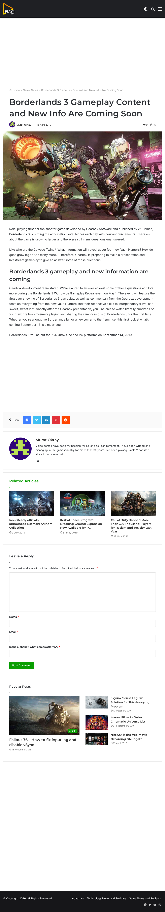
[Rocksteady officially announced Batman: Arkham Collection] (31, 503)
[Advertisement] (82, 50)
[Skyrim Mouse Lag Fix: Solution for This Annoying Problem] (97, 702)
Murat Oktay (23, 124)
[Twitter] (37, 420)
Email (14, 631)
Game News (30, 90)
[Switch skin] (146, 10)
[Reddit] (66, 420)
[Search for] (153, 10)
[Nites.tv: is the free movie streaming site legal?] (97, 739)
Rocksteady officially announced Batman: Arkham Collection (31, 523)
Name (14, 616)
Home (16, 90)
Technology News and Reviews (106, 898)
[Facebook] (27, 420)
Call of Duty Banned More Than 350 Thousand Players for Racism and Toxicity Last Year (131, 525)
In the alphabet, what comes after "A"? (34, 646)
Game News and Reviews (145, 898)
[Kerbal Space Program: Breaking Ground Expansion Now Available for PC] (82, 503)
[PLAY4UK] (12, 9)
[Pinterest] (56, 420)
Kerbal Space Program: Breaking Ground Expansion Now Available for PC (81, 523)
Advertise (78, 898)
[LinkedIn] (46, 420)
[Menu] (160, 10)
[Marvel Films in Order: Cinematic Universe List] (97, 722)
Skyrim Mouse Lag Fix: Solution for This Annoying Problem (130, 702)
